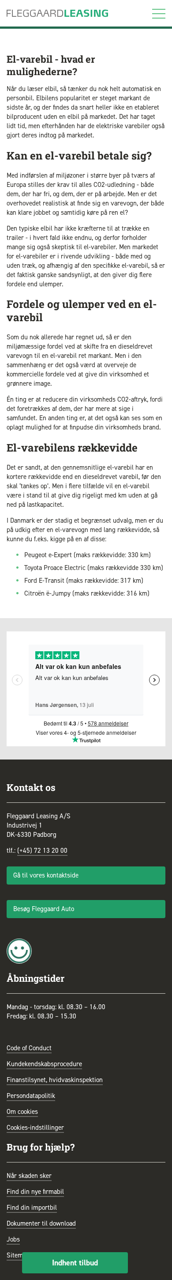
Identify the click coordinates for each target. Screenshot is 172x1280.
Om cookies (22, 1111)
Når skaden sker (29, 1175)
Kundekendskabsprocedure (44, 1064)
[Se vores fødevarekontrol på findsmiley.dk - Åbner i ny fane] (19, 950)
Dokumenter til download (41, 1223)
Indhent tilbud (75, 1262)
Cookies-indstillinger (35, 1127)
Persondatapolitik (31, 1095)
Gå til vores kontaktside (46, 875)
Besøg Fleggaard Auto (43, 908)
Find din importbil (32, 1207)
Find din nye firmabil (35, 1191)
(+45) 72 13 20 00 (42, 850)
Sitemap (18, 1255)
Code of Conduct (29, 1048)
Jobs (13, 1239)
